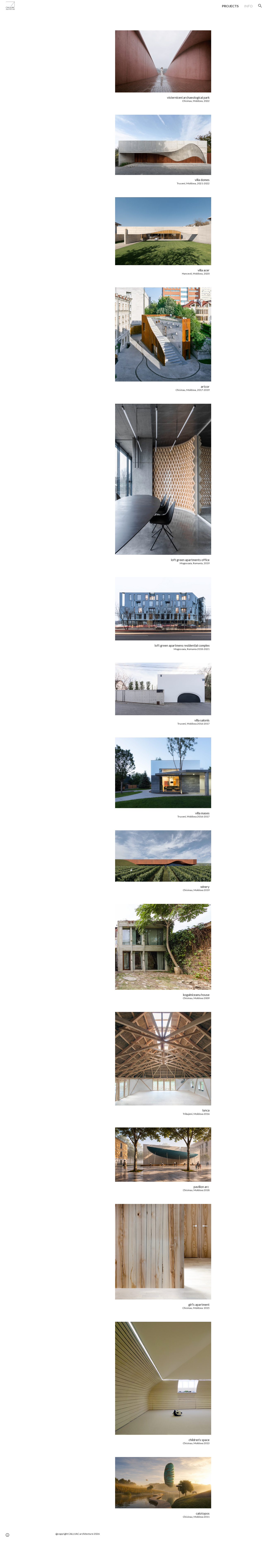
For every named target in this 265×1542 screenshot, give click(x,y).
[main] (163, 98)
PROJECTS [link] (230, 6)
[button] (260, 6)
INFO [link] (248, 6)
